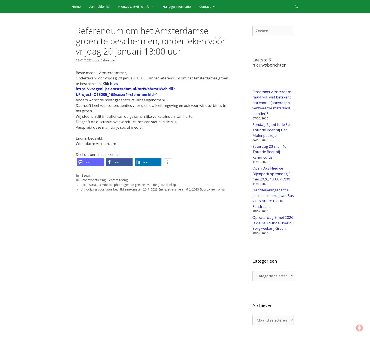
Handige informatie (177, 6)
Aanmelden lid (99, 6)
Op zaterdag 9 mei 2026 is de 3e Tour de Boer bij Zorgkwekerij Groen (273, 223)
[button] (90, 162)
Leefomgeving (117, 180)
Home (76, 6)
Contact (205, 6)
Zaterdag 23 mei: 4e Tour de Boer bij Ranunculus (269, 152)
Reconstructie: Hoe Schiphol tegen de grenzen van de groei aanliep (128, 185)
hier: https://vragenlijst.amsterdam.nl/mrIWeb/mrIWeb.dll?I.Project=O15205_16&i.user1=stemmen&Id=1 (125, 89)
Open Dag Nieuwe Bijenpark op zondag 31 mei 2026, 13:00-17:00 (272, 174)
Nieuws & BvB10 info (133, 6)
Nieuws (86, 175)
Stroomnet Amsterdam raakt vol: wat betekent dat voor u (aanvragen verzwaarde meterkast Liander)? (271, 102)
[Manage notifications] (359, 328)
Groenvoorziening (93, 180)
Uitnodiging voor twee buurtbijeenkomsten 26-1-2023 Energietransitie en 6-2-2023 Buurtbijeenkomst (153, 189)
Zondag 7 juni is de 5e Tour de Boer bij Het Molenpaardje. (271, 130)
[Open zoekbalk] (296, 6)
